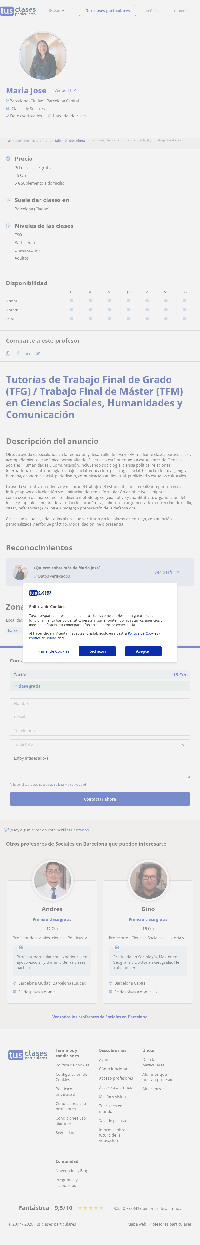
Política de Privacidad (46, 638)
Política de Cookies (143, 633)
